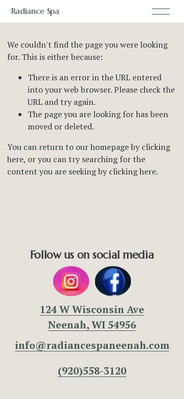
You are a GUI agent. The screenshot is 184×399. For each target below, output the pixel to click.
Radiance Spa (35, 11)
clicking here (132, 171)
